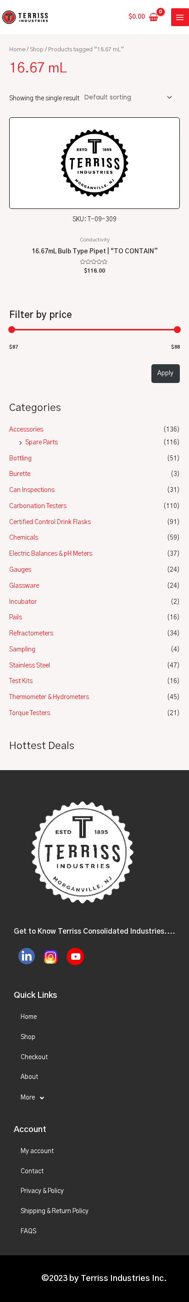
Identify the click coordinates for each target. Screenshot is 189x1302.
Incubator (23, 602)
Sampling (22, 649)
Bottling (20, 458)
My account (37, 1151)
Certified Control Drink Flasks (50, 522)
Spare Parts (41, 442)
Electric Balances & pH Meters (50, 554)
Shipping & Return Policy (55, 1211)
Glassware (24, 586)
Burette (19, 474)
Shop (37, 50)
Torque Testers (29, 713)
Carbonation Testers (38, 506)
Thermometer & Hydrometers (49, 697)
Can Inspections (32, 490)
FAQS (28, 1231)
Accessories (26, 430)
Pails (15, 617)
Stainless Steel (29, 665)
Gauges (20, 570)
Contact (32, 1171)
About (29, 1077)
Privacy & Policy (42, 1191)
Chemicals (23, 538)
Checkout (34, 1057)
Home (17, 50)
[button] (94, 1098)
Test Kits (21, 681)
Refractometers (31, 633)
